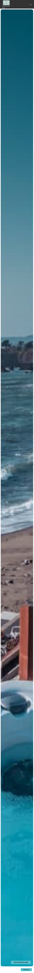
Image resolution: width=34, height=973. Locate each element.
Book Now (26, 969)
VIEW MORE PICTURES (22, 962)
